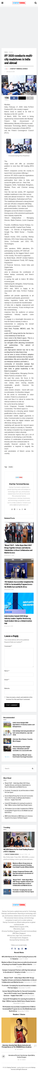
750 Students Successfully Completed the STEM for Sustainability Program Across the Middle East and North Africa (18, 584)
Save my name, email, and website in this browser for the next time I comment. (19, 698)
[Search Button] (33, 768)
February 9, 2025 (9, 626)
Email (6, 680)
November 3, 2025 (9, 589)
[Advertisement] (19, 26)
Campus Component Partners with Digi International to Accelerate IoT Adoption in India (23, 873)
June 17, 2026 (24, 854)
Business (8, 612)
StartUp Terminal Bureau (19, 68)
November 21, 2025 (9, 555)
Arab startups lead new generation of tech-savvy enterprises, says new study (23, 733)
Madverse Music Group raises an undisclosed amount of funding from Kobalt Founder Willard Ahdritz (23, 865)
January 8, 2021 (10, 71)
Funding (7, 845)
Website (7, 688)
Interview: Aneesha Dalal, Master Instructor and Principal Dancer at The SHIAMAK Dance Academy (16, 1046)
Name (6, 671)
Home (6, 52)
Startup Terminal (11, 1067)
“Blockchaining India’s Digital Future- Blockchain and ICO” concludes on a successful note (22, 748)
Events (11, 52)
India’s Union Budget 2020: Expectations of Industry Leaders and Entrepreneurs (24, 724)
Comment (8, 646)
